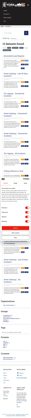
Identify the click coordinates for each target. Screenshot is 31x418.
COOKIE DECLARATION (10, 415)
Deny (15, 237)
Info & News (7, 17)
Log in (18, 406)
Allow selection (15, 232)
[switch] (27, 212)
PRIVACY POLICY (25, 414)
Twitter (20, 375)
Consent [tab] (5, 183)
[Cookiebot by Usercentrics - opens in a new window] (23, 179)
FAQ (4, 21)
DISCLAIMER (18, 414)
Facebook (21, 373)
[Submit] (26, 33)
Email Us (5, 398)
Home (5, 10)
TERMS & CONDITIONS (20, 415)
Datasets (6, 14)
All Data (5, 375)
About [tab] (25, 183)
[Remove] (17, 47)
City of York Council (22, 377)
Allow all (15, 228)
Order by (6, 38)
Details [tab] (15, 183)
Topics (4, 377)
